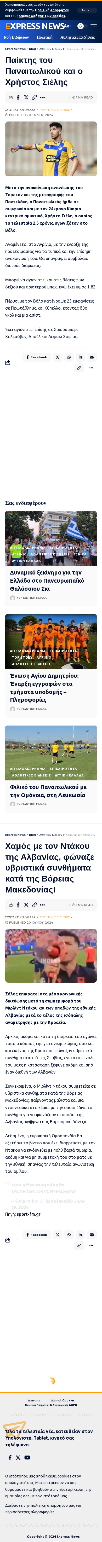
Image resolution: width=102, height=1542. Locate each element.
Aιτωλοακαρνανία (28, 547)
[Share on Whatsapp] (69, 357)
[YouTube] (27, 1457)
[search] (57, 26)
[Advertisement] (51, 431)
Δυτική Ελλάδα (26, 561)
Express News (35, 26)
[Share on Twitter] (26, 97)
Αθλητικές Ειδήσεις (54, 110)
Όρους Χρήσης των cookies (42, 16)
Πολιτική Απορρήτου (52, 10)
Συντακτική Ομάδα (20, 110)
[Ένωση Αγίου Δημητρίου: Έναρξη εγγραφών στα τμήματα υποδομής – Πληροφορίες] (51, 641)
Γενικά (80, 554)
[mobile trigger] (92, 26)
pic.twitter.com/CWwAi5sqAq (44, 1191)
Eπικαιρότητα (63, 547)
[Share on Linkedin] (80, 357)
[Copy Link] (34, 97)
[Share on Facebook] (18, 97)
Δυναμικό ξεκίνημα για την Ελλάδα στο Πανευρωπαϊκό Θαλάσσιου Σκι (47, 580)
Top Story (22, 657)
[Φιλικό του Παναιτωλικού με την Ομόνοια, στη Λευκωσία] (51, 753)
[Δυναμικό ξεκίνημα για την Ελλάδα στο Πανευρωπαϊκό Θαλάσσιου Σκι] (51, 538)
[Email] (92, 357)
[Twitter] (18, 1457)
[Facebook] (10, 1457)
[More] (42, 97)
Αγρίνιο (19, 554)
